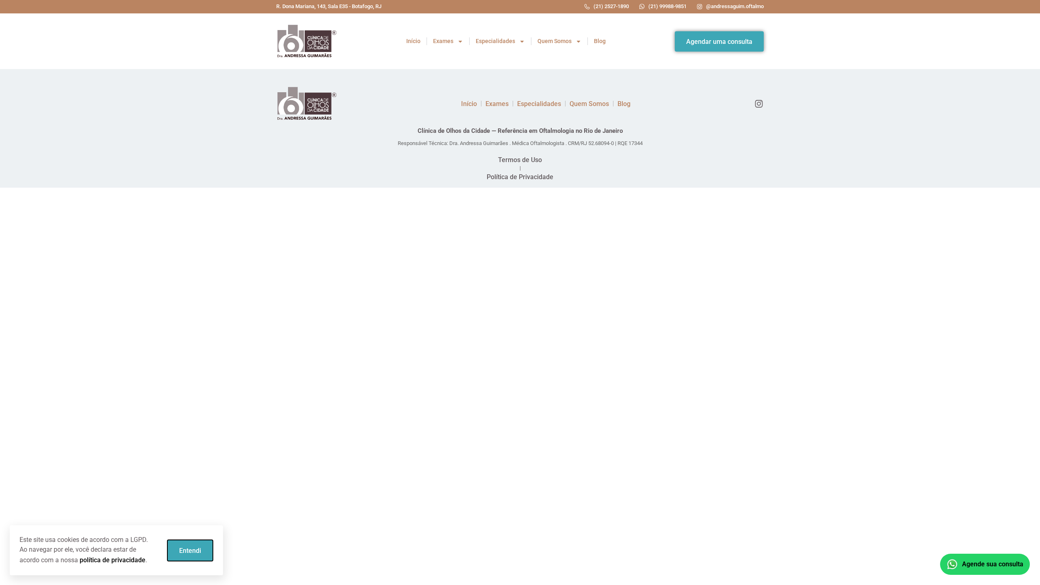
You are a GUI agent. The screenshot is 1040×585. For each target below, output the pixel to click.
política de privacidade (112, 560)
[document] (520, 292)
